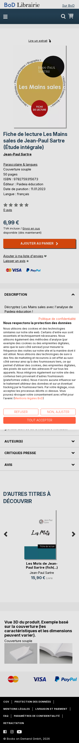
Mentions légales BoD (28, 398)
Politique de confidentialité (57, 319)
